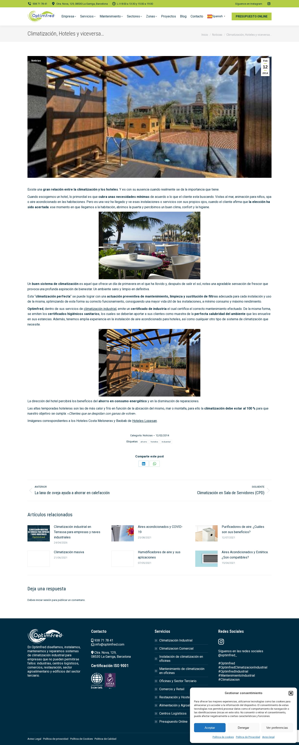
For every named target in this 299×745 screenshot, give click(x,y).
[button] (291, 693)
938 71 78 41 (40, 3)
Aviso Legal (34, 738)
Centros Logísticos (173, 713)
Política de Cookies (81, 738)
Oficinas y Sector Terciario (177, 681)
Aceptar (210, 727)
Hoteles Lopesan (144, 421)
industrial (166, 442)
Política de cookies (223, 737)
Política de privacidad (56, 738)
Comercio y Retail (171, 689)
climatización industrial (100, 309)
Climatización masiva (69, 552)
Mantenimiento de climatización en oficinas (181, 671)
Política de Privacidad (248, 737)
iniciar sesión (43, 600)
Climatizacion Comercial (176, 648)
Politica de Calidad (105, 738)
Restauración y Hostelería (177, 697)
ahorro (144, 442)
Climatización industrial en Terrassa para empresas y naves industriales (77, 532)
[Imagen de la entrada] (38, 533)
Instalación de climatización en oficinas (181, 659)
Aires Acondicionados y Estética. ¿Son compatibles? (245, 554)
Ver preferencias (277, 727)
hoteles (154, 442)
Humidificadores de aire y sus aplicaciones (159, 554)
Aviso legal (268, 737)
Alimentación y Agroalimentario (181, 705)
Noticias (36, 60)
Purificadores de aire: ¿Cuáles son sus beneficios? (243, 529)
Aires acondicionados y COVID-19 (160, 529)
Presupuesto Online (173, 721)
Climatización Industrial (175, 640)
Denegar (243, 727)
